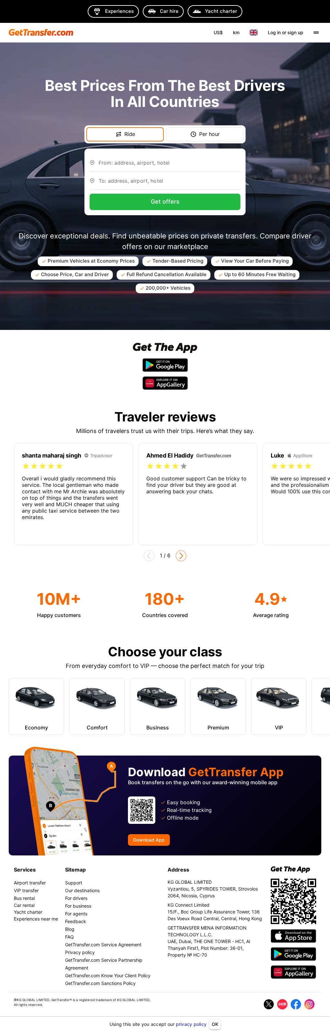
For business (78, 906)
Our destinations (82, 890)
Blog (69, 929)
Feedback (75, 921)
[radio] (26, 466)
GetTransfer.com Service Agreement (103, 944)
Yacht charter (28, 912)
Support (73, 882)
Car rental (24, 905)
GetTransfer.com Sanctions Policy (100, 983)
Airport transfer (30, 882)
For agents (76, 913)
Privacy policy (80, 952)
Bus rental (24, 898)
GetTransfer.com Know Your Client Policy (107, 975)
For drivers (76, 898)
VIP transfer (26, 890)
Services (25, 869)
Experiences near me (36, 918)
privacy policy (191, 1024)
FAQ (69, 937)
